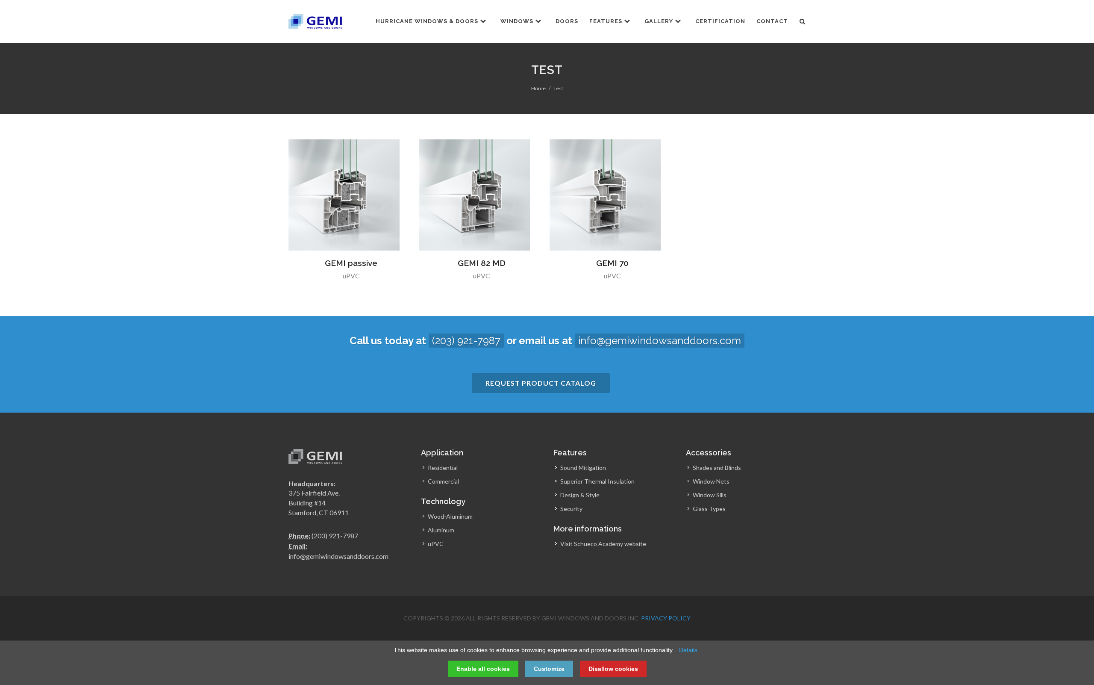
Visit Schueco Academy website (603, 543)
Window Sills (709, 495)
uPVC (351, 276)
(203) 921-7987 (466, 340)
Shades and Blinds (717, 467)
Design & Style (580, 495)
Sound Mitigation (583, 467)
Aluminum (441, 530)
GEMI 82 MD (482, 263)
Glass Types (709, 508)
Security (571, 508)
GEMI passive (351, 263)
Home (538, 88)
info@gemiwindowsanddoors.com (659, 340)
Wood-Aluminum (450, 516)
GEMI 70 (612, 263)
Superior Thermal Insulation (597, 481)
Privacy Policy (666, 618)
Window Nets (711, 481)
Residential (443, 467)
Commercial (443, 481)
